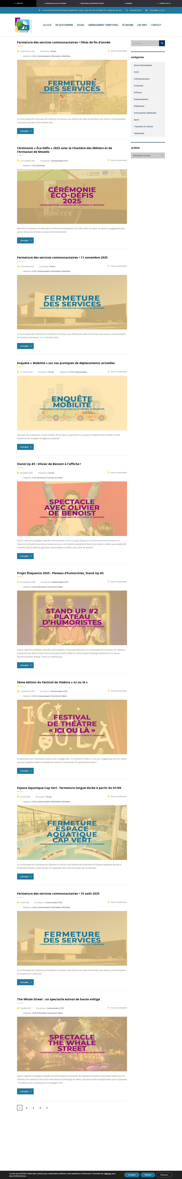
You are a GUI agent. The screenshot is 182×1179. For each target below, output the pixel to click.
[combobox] (148, 155)
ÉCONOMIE (127, 24)
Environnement (141, 99)
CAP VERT (142, 24)
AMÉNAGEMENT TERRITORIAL (103, 24)
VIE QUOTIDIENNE (64, 24)
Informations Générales (145, 113)
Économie (138, 85)
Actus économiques (143, 65)
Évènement (139, 106)
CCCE (136, 72)
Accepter (132, 1175)
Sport (136, 119)
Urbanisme (139, 133)
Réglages (164, 1175)
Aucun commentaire (119, 51)
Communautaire (141, 79)
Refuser (148, 1175)
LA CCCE (47, 24)
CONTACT (156, 24)
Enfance (138, 92)
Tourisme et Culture (143, 126)
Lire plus (24, 131)
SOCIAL (80, 24)
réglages (107, 1173)
